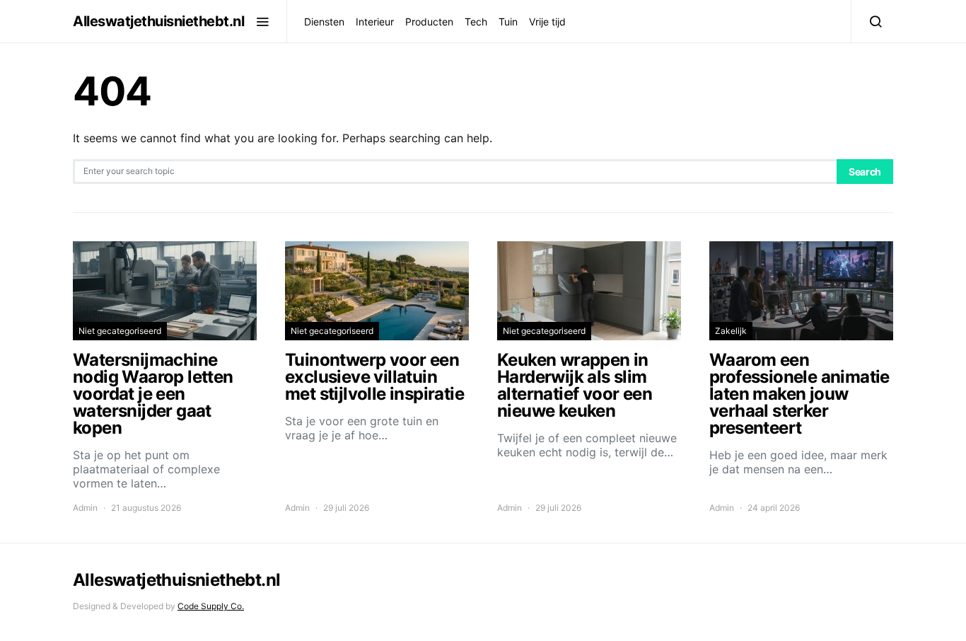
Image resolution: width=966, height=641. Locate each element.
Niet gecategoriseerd (119, 330)
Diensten (324, 22)
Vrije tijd (547, 22)
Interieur (375, 22)
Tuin (508, 22)
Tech (476, 22)
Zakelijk (731, 330)
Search (865, 172)
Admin (85, 507)
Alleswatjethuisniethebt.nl (158, 21)
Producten (429, 22)
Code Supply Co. (211, 606)
